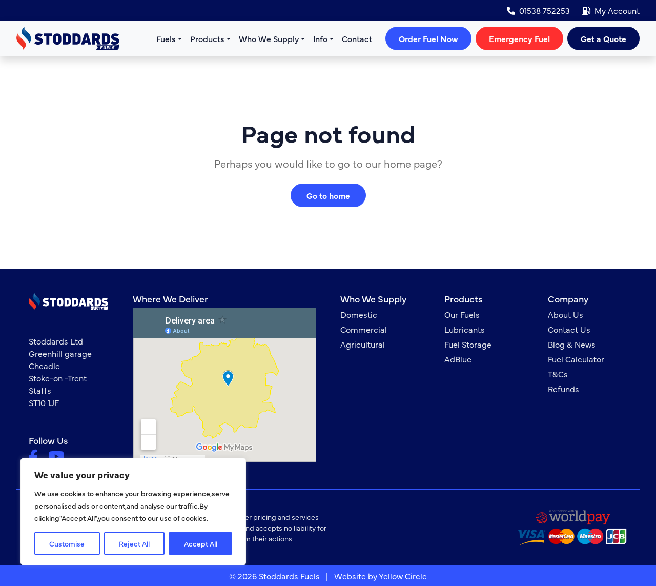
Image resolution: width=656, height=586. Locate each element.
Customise (67, 543)
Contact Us (569, 329)
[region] (133, 511)
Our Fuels (462, 314)
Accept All (200, 543)
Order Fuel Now (428, 38)
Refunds (563, 388)
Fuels (166, 38)
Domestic (358, 314)
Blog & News (572, 344)
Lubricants (464, 329)
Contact (357, 38)
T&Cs (558, 373)
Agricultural (362, 344)
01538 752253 (544, 10)
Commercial (363, 329)
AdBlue (457, 359)
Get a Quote (603, 38)
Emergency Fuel (519, 38)
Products (207, 38)
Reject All (134, 543)
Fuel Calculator (576, 359)
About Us (565, 314)
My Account (617, 10)
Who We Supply (269, 38)
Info (320, 38)
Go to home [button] (328, 195)
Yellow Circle (403, 575)
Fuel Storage (467, 344)
